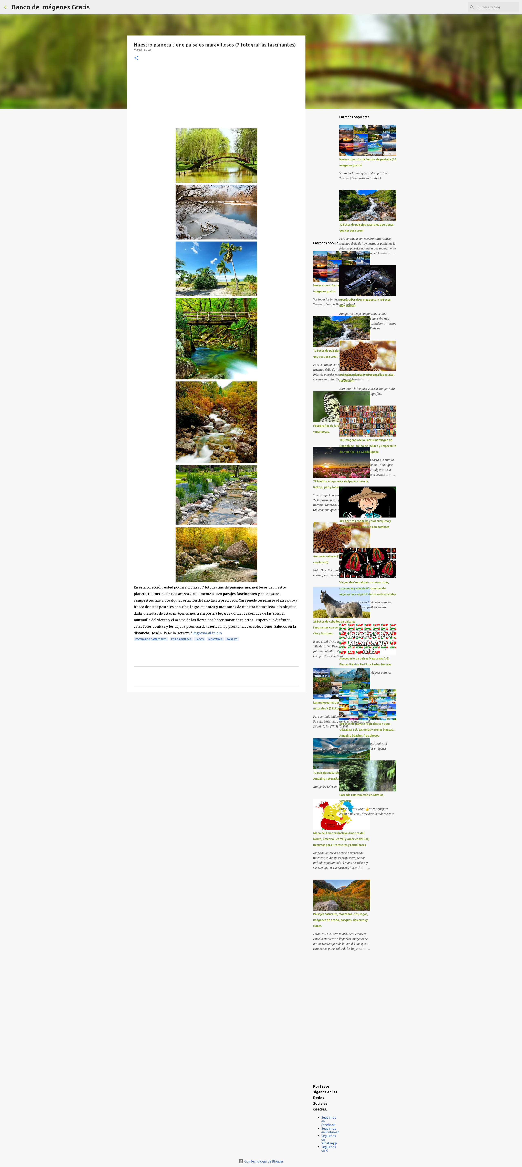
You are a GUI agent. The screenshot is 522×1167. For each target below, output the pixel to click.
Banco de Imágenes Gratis (50, 7)
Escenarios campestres (151, 639)
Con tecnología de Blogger (263, 1161)
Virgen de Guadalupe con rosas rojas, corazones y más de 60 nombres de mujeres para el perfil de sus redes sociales (367, 588)
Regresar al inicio (207, 633)
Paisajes (232, 639)
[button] (136, 58)
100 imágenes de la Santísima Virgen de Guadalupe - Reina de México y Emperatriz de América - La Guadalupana (367, 445)
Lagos (200, 639)
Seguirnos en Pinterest (330, 1130)
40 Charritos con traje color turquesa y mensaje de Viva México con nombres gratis (365, 526)
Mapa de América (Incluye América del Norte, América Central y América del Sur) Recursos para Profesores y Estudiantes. (341, 839)
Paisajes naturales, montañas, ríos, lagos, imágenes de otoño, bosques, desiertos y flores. (340, 920)
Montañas (215, 639)
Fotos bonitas (181, 639)
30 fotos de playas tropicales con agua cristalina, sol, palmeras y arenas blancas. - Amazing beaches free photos (367, 729)
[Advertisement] (216, 97)
